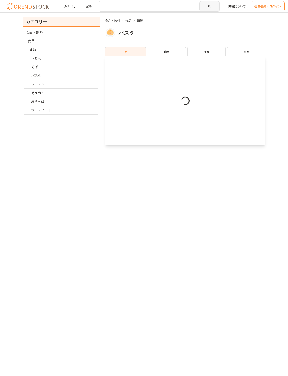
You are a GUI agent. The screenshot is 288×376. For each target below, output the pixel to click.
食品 (128, 20)
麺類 (140, 20)
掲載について (237, 6)
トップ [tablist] (125, 51)
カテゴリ (70, 6)
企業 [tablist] (206, 51)
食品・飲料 (112, 20)
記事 (89, 6)
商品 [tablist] (166, 51)
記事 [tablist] (246, 51)
